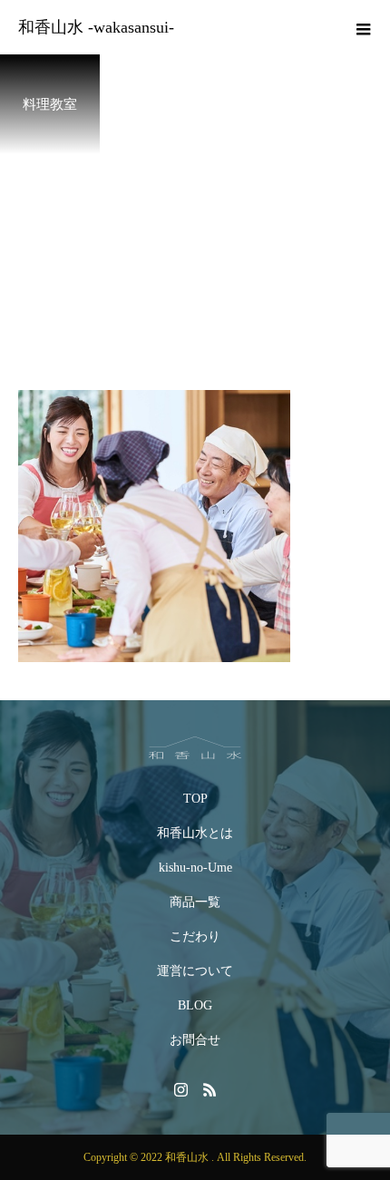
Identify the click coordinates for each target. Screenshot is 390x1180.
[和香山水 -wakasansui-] (195, 747)
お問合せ (195, 1040)
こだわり (195, 936)
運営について (195, 971)
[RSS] (209, 1089)
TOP (195, 798)
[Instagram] (180, 1089)
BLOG (195, 1005)
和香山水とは (195, 833)
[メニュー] (363, 27)
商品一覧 (195, 902)
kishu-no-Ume (195, 867)
